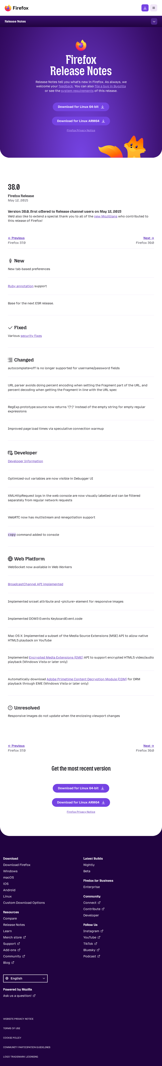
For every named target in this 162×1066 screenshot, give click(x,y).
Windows (10, 871)
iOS (5, 884)
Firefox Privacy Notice (81, 130)
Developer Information (25, 461)
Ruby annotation (21, 286)
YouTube (89, 937)
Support (9, 944)
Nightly (89, 865)
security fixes (31, 335)
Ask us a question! (17, 996)
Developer (91, 915)
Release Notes (14, 925)
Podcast (89, 956)
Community (12, 956)
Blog (6, 962)
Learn (7, 931)
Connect (89, 903)
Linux (7, 896)
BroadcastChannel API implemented (35, 584)
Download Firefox (16, 865)
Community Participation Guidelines (26, 1047)
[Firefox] (16, 7)
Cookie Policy (12, 1037)
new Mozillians (105, 216)
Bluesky (89, 950)
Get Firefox (145, 7)
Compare (10, 918)
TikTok (88, 944)
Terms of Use (11, 1028)
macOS (8, 877)
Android (9, 890)
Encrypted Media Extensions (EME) (56, 657)
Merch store (12, 937)
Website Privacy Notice (18, 1019)
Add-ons (9, 950)
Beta (86, 871)
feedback (66, 86)
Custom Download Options (24, 903)
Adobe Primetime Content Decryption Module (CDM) (87, 679)
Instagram (91, 931)
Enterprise (91, 887)
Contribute (91, 909)
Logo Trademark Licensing (20, 1056)
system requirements (77, 90)
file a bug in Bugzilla (110, 86)
